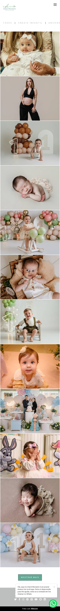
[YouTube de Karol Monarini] (36, 599)
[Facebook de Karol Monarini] (19, 599)
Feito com (30, 609)
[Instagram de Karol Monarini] (23, 599)
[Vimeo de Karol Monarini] (32, 599)
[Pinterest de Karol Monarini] (27, 599)
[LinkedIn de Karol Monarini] (45, 599)
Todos (7, 23)
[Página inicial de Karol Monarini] (9, 7)
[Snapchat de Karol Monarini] (40, 599)
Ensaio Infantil (30, 23)
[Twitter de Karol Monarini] (15, 599)
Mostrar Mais (30, 577)
